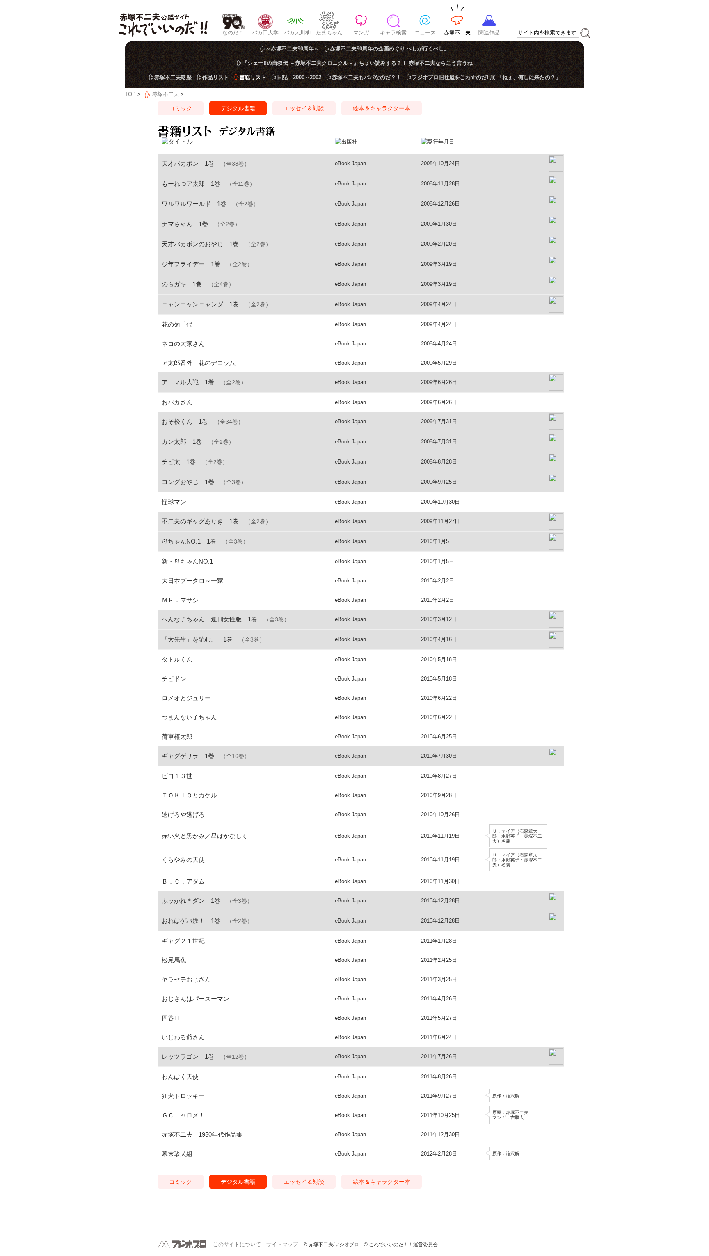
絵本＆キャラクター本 (381, 108)
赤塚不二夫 (457, 33)
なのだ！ (233, 33)
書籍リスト (253, 77)
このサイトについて (237, 1244)
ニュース (425, 33)
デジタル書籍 (238, 108)
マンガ (361, 33)
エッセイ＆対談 (304, 108)
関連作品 (489, 33)
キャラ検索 (393, 33)
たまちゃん (329, 33)
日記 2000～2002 (299, 77)
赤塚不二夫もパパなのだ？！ (366, 77)
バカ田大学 (265, 33)
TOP (130, 94)
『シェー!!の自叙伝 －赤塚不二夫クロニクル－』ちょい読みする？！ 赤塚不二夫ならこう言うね (357, 63)
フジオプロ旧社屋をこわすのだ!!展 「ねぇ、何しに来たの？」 (486, 77)
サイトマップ (282, 1244)
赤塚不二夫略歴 (173, 77)
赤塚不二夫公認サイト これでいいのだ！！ (163, 20)
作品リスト (215, 77)
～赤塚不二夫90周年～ (292, 49)
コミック (180, 108)
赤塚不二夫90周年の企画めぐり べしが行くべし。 (389, 49)
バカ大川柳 (297, 33)
